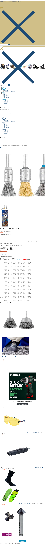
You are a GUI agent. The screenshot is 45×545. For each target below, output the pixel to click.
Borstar (9, 145)
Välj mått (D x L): (3, 248)
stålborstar (24, 252)
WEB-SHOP (4, 145)
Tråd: (3, 249)
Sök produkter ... (3, 369)
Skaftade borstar (14, 145)
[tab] (23, 254)
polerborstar (20, 252)
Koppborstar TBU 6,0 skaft (10, 357)
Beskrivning (4, 254)
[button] (0, 147)
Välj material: (3, 247)
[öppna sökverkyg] (17, 43)
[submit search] (9, 44)
